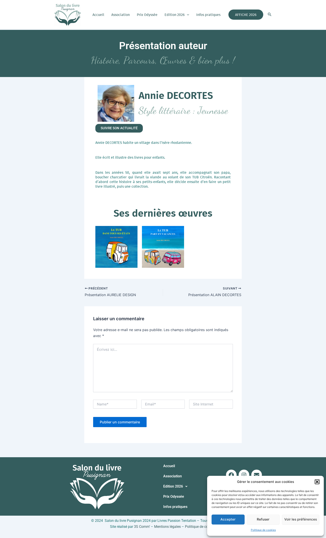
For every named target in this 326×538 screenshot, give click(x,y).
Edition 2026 (175, 14)
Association (120, 14)
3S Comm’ (142, 527)
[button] (317, 482)
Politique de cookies (263, 530)
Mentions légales (167, 527)
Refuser (263, 519)
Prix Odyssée (147, 14)
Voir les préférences (300, 519)
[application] (187, 14)
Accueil (98, 14)
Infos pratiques (208, 14)
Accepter (228, 519)
